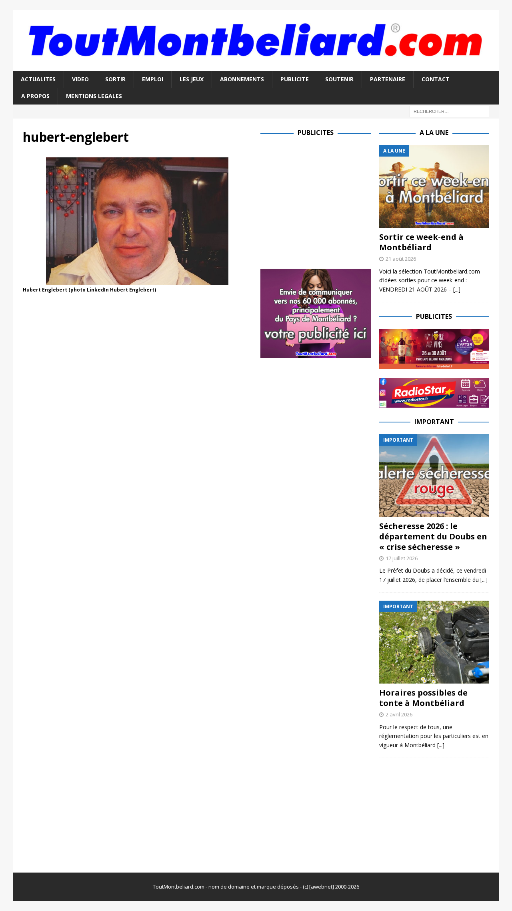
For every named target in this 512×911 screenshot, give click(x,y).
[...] (456, 289)
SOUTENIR (339, 79)
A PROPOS (35, 96)
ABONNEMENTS (242, 79)
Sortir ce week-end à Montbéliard (421, 242)
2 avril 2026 (399, 714)
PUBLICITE (294, 79)
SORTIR (115, 79)
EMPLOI (152, 79)
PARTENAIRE (387, 79)
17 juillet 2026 (402, 558)
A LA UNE (434, 132)
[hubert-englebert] (137, 280)
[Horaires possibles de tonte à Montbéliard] (434, 642)
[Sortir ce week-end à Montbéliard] (434, 186)
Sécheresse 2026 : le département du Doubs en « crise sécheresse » (433, 536)
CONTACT (436, 79)
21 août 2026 (401, 258)
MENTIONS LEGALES (94, 96)
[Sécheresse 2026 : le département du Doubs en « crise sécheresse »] (434, 475)
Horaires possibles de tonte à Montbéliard (423, 697)
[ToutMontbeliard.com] (256, 66)
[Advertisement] (327, 201)
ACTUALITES (38, 79)
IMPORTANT (434, 421)
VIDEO (80, 79)
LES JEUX (192, 79)
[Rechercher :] (449, 111)
